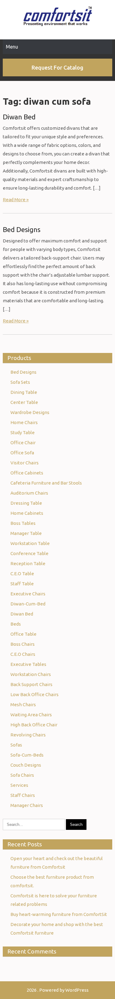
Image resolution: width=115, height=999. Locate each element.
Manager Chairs (26, 805)
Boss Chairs (22, 644)
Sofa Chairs (22, 775)
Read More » (16, 199)
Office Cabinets (26, 472)
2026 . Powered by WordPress (58, 990)
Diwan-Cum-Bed (27, 603)
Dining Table (23, 392)
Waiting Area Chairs (31, 714)
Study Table (22, 432)
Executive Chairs (27, 593)
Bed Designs (21, 229)
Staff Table (22, 583)
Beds (15, 624)
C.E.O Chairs (22, 654)
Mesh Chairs (23, 704)
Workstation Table (30, 543)
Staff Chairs (22, 795)
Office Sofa (22, 452)
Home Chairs (24, 422)
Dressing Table (26, 503)
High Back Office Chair (33, 724)
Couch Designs (25, 765)
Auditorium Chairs (29, 493)
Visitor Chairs (24, 462)
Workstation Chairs (30, 674)
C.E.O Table (22, 573)
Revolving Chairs (28, 734)
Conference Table (29, 553)
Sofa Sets (20, 382)
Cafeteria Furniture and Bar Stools (46, 482)
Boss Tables (23, 523)
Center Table (24, 402)
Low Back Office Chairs (34, 694)
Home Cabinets (26, 513)
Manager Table (26, 533)
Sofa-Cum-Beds (27, 754)
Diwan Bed (19, 117)
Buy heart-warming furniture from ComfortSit (58, 914)
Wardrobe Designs (29, 412)
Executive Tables (28, 664)
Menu (12, 46)
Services (19, 785)
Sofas (16, 744)
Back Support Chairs (31, 684)
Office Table (23, 634)
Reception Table (27, 563)
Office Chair (23, 442)
